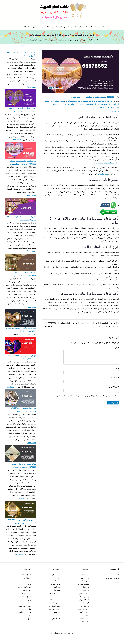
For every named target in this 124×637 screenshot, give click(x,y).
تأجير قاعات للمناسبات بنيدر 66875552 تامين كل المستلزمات (21, 218)
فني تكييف (56, 587)
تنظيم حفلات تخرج (105, 104)
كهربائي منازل (84, 596)
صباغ (29, 603)
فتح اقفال (86, 587)
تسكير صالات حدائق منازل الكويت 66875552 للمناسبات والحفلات (24, 465)
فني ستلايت (85, 574)
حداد (29, 584)
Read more (31, 86)
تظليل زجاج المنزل (24, 606)
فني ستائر (56, 612)
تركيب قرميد (26, 609)
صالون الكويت (55, 584)
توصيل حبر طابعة (25, 612)
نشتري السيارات (54, 593)
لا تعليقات (115, 112)
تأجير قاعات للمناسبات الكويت (86, 101)
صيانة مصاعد (85, 618)
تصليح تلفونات (26, 581)
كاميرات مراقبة (84, 600)
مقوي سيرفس (84, 593)
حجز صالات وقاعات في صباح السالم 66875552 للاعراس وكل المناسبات (23, 162)
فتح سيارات (85, 606)
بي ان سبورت (85, 578)
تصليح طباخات (55, 603)
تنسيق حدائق (55, 615)
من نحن (116, 582)
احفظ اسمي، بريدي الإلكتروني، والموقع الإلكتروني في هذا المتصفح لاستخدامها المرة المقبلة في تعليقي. (86, 396)
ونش (29, 600)
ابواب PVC (86, 622)
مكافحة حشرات (84, 584)
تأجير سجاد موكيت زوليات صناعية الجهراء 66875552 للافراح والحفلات (21, 329)
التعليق (116, 348)
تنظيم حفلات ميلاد (77, 104)
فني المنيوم (27, 590)
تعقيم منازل (56, 590)
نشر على (96, 97)
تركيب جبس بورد (54, 609)
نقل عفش (86, 603)
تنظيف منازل (55, 574)
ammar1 (110, 97)
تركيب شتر (86, 615)
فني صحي (86, 590)
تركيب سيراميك (84, 609)
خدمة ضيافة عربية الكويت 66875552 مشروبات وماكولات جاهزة (22, 409)
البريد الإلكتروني (114, 377)
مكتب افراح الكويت (103, 27)
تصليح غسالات (26, 574)
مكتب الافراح (103, 174)
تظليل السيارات (54, 606)
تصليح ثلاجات (26, 578)
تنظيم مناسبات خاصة (62, 104)
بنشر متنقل (85, 581)
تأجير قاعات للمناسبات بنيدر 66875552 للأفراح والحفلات (21, 53)
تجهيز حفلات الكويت (28, 27)
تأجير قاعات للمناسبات (105, 101)
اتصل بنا (116, 574)
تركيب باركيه (85, 612)
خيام (29, 615)
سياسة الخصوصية (112, 578)
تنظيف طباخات (55, 600)
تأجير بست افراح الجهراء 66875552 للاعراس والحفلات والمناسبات (22, 109)
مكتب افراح (75, 97)
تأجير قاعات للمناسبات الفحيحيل (105, 163)
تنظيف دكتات (55, 596)
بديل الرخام (56, 618)
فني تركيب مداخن (24, 587)
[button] (95, 26)
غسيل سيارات (26, 593)
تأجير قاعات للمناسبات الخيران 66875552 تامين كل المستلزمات (23, 273)
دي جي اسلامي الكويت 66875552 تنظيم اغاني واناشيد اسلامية (21, 357)
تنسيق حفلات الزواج (57, 101)
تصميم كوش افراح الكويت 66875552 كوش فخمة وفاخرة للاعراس (22, 521)
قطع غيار (28, 618)
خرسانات (57, 578)
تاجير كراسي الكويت (65, 27)
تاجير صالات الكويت (47, 27)
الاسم (116, 368)
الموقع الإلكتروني (114, 387)
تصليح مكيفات (26, 596)
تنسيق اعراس (70, 101)
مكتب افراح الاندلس (107, 107)
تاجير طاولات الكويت (84, 27)
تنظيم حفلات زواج (90, 104)
